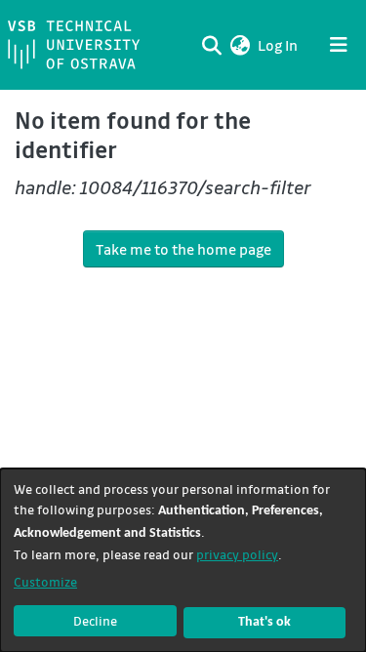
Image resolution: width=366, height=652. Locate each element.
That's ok (264, 622)
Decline (95, 620)
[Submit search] (211, 45)
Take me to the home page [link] (183, 249)
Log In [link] (279, 45)
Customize (45, 581)
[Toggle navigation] (338, 44)
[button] (239, 45)
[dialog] (183, 560)
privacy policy (237, 554)
